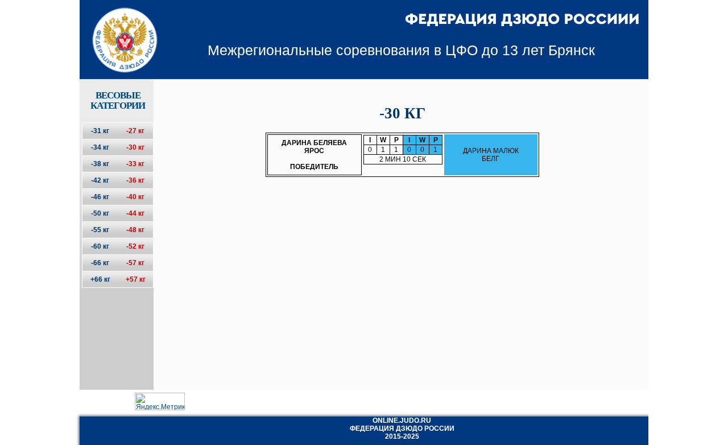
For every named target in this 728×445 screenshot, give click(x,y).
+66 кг (100, 279)
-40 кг (135, 197)
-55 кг (100, 230)
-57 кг (135, 263)
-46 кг (100, 197)
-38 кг (100, 164)
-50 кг (100, 213)
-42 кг (100, 180)
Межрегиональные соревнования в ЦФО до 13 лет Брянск (401, 50)
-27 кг (135, 131)
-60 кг (100, 246)
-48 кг (135, 230)
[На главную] (117, 30)
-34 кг (100, 147)
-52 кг (135, 246)
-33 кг (135, 164)
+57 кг (136, 279)
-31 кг (100, 131)
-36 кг (135, 180)
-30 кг (135, 147)
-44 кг (135, 213)
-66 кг (100, 263)
